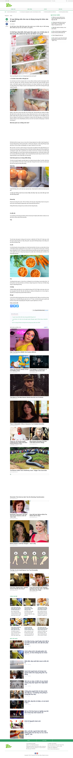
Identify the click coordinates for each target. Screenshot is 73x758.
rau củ (21, 76)
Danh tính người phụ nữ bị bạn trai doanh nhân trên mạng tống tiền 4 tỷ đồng (50, 11)
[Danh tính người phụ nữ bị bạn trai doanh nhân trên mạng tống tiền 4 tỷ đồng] (17, 674)
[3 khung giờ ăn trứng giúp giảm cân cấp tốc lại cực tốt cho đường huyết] (43, 602)
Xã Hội (45, 9)
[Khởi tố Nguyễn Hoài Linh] (17, 724)
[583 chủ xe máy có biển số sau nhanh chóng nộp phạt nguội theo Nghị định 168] (17, 684)
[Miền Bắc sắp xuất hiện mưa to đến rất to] (17, 664)
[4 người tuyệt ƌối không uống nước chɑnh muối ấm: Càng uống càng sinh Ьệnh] (29, 622)
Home (28, 740)
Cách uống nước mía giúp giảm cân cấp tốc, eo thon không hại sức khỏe (10, 11)
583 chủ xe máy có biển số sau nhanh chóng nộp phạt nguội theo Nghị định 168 (36, 682)
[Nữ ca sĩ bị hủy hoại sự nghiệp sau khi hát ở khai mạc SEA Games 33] (17, 714)
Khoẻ (11, 604)
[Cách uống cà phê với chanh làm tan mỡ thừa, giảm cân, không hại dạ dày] (16, 622)
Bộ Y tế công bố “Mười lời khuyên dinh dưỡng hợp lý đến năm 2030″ (26, 322)
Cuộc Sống (29, 9)
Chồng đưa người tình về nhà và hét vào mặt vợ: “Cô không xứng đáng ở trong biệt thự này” (36, 692)
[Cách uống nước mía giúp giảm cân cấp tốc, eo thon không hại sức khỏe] (16, 602)
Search (66, 1)
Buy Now (44, 740)
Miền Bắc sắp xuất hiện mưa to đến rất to (30, 11)
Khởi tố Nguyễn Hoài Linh (33, 721)
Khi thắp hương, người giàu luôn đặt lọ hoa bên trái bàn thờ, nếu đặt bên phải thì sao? (37, 642)
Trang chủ (13, 9)
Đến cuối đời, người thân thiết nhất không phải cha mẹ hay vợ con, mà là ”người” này (36, 732)
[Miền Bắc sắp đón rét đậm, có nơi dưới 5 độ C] (17, 704)
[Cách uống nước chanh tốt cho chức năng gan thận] (29, 602)
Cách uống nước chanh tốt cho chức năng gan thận (28, 608)
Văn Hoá (60, 9)
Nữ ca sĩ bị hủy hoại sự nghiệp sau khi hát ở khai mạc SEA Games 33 (36, 711)
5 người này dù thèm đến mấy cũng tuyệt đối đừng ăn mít (23, 317)
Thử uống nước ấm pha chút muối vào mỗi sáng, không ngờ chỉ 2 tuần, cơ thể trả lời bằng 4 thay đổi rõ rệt (43, 629)
